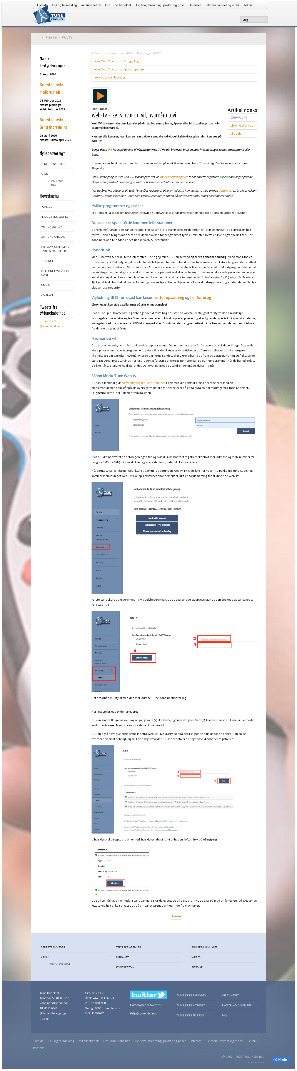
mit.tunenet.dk (91, 5)
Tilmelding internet (191, 1005)
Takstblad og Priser (237, 1005)
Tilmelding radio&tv (191, 995)
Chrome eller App (241, 125)
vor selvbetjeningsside (174, 177)
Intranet (122, 957)
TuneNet (253, 1062)
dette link (225, 190)
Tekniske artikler (128, 947)
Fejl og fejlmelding (54, 217)
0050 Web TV (238, 117)
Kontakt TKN (125, 967)
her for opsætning (169, 297)
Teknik (248, 5)
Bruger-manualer (205, 947)
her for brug (200, 297)
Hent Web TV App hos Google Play (116, 61)
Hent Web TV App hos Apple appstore (119, 69)
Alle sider (236, 133)
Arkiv (44, 174)
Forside (46, 207)
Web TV (196, 957)
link (109, 150)
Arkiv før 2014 (56, 183)
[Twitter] (148, 994)
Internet (195, 5)
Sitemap (197, 967)
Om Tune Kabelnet (118, 5)
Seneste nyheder (53, 164)
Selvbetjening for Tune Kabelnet (143, 383)
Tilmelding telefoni (191, 1015)
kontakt (47, 295)
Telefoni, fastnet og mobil (222, 5)
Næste (176, 916)
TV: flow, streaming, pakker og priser (160, 5)
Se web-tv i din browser (109, 77)
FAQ (224, 1015)
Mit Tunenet (230, 995)
